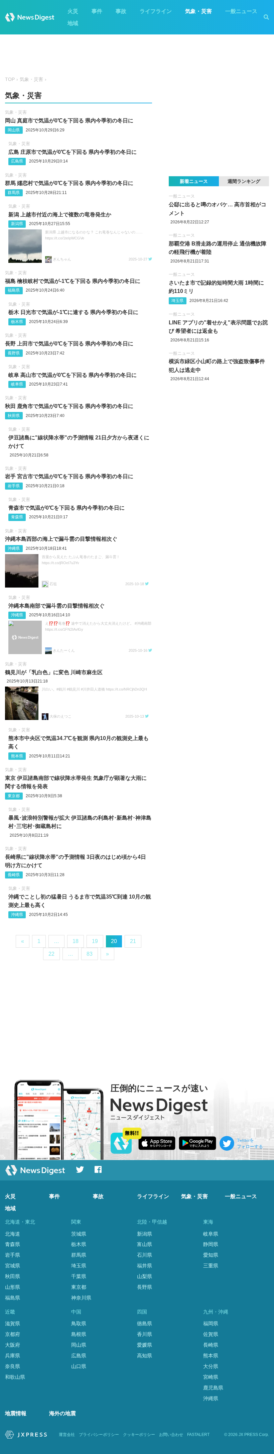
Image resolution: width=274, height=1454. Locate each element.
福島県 (14, 290)
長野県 (14, 353)
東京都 (14, 796)
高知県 (144, 1355)
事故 (121, 11)
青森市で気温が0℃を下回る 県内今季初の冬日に (66, 508)
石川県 (144, 1255)
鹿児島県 (213, 1387)
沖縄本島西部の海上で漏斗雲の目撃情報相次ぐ (61, 539)
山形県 (12, 1287)
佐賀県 (210, 1334)
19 (95, 941)
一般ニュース (241, 11)
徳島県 (144, 1323)
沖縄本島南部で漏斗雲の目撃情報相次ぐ (56, 606)
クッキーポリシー (139, 1434)
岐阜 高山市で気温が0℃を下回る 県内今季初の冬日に (72, 375)
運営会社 (67, 1434)
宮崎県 (210, 1377)
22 (51, 954)
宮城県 (12, 1265)
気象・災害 (198, 11)
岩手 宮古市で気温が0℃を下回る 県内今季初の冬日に (69, 476)
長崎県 (14, 874)
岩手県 (14, 486)
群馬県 (14, 192)
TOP (10, 79)
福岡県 (210, 1323)
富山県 (144, 1244)
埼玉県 (177, 300)
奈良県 (12, 1366)
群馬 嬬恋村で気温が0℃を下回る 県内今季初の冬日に (69, 183)
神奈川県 (81, 1298)
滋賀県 (12, 1323)
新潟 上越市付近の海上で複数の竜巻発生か (59, 214)
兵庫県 (12, 1355)
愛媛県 (144, 1345)
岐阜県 (17, 384)
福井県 (144, 1265)
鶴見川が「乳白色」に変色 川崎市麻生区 (54, 672)
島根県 (78, 1334)
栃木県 (17, 321)
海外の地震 (62, 1413)
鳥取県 (78, 1323)
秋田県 (14, 415)
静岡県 (210, 1244)
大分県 (210, 1366)
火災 (72, 11)
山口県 (78, 1366)
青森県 (17, 517)
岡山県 (14, 130)
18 (76, 941)
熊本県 (17, 756)
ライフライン (156, 11)
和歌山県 (15, 1377)
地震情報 (15, 1413)
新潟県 (17, 223)
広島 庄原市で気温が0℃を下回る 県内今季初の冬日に (72, 152)
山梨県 (144, 1276)
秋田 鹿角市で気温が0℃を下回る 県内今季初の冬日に (69, 406)
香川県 (144, 1334)
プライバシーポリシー (99, 1434)
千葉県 (78, 1276)
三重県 (210, 1265)
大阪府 (12, 1345)
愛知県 (210, 1255)
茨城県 (78, 1234)
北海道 (12, 1234)
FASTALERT (198, 1434)
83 (90, 954)
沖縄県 (14, 548)
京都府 (12, 1334)
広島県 (17, 161)
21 (133, 941)
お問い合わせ (171, 1434)
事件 (97, 11)
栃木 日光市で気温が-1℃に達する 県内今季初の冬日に (73, 312)
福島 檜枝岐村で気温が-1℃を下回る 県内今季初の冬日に (72, 281)
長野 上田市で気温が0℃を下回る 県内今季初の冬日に (69, 343)
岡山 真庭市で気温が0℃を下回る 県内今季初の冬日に (69, 120)
